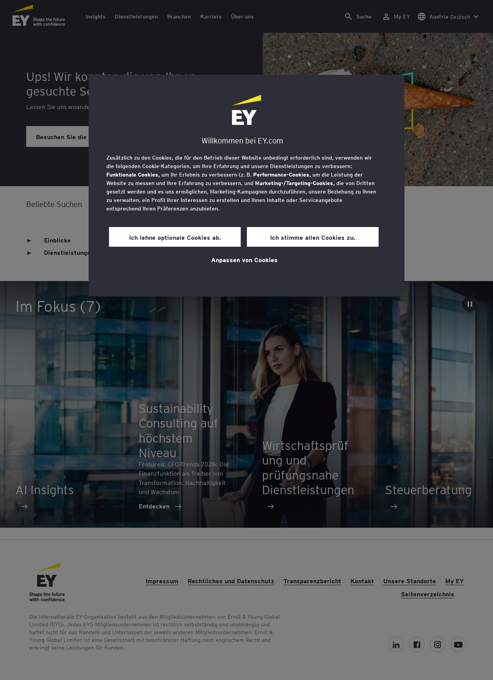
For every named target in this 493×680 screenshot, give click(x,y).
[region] (246, 185)
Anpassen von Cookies (244, 259)
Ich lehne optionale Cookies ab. (175, 237)
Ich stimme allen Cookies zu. (312, 237)
